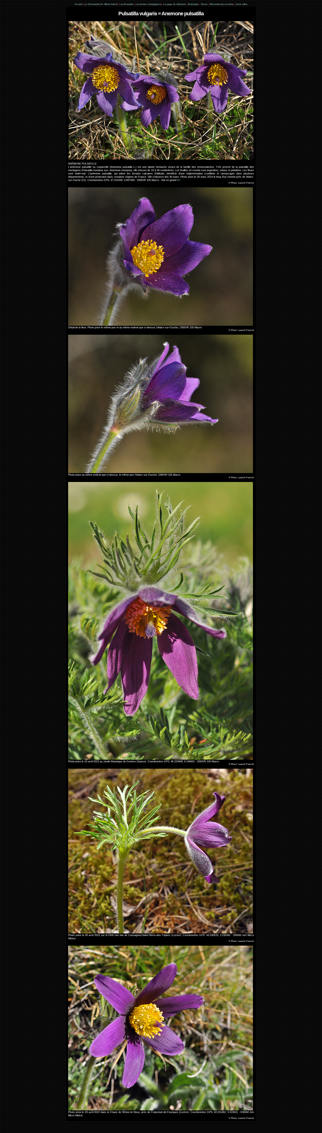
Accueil (78, 4)
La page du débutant (174, 4)
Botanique (193, 4)
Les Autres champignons (148, 4)
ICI (178, 180)
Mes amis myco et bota (222, 4)
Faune (204, 4)
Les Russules (127, 4)
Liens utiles (241, 4)
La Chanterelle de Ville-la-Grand (101, 4)
